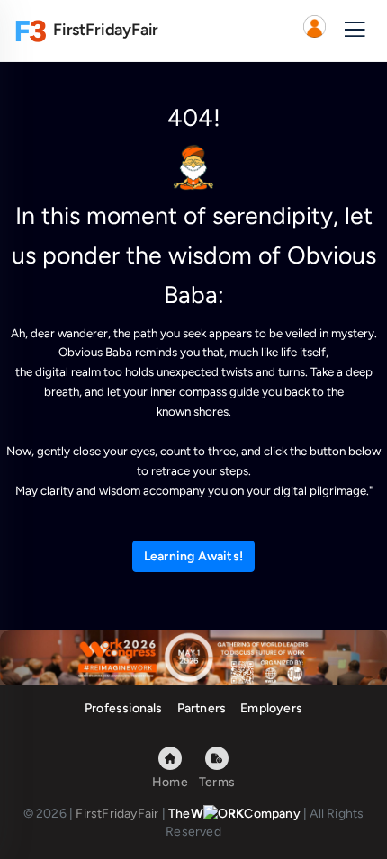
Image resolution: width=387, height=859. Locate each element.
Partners (202, 708)
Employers (271, 708)
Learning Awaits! (193, 556)
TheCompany (234, 813)
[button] (314, 31)
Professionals (124, 708)
